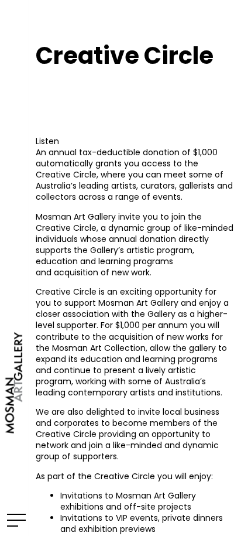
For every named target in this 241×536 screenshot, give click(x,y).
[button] (47, 141)
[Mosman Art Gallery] (14, 268)
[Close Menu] (14, 519)
